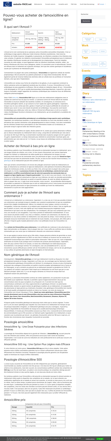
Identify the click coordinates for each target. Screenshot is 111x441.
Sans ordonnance (103, 64)
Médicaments (38, 4)
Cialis (100, 39)
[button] (84, 189)
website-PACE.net (22, 4)
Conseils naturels (50, 4)
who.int (15, 97)
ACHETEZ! (28, 47)
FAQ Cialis (74, 4)
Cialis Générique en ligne (92, 122)
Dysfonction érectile (88, 39)
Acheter (103, 51)
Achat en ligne (86, 51)
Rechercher (84, 14)
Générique (94, 64)
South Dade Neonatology (87, 4)
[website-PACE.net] (7, 4)
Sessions (94, 51)
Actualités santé (63, 4)
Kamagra (86, 64)
